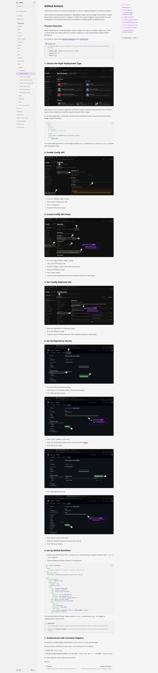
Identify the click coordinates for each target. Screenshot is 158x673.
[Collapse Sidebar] (34, 2)
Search (26, 6)
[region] (79, 131)
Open (134, 38)
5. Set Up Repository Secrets (58, 341)
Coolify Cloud (22, 11)
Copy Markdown (127, 38)
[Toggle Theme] (32, 670)
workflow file (84, 39)
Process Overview (53, 26)
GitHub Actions (53, 6)
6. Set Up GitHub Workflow (57, 550)
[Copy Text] (112, 123)
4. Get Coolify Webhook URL (58, 282)
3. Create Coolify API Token (57, 214)
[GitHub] (17, 670)
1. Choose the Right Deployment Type (62, 63)
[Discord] (20, 670)
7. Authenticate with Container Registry (64, 638)
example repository (69, 39)
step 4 (86, 442)
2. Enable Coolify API (54, 152)
